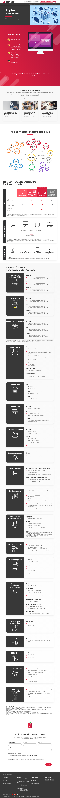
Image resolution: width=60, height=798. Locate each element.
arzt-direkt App (6, 779)
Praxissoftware (31, 4)
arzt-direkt (5, 780)
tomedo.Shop (33, 782)
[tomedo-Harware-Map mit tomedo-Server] (30, 172)
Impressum (34, 796)
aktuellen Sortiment (40, 277)
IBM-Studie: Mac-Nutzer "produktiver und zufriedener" (29, 113)
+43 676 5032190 (28, 1)
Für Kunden (53, 4)
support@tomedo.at (24, 790)
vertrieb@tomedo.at (24, 786)
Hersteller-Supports (38, 278)
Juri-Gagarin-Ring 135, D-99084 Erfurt (23, 782)
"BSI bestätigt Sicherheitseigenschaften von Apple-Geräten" (11, 113)
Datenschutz (28, 796)
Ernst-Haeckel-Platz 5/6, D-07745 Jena (22, 779)
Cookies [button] (38, 796)
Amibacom (30, 493)
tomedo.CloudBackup (7, 783)
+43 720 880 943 (23, 789)
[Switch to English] (17, 794)
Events (39, 4)
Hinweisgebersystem (35, 783)
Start (23, 4)
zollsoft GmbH (33, 779)
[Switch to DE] (12, 794)
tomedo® (4, 774)
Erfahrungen (35, 490)
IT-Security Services (6, 782)
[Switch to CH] (15, 794)
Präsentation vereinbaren (47, 1)
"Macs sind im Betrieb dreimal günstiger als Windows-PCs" (47, 113)
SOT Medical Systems (32, 697)
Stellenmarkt (33, 780)
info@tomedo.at (23, 784)
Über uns (45, 4)
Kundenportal (22, 788)
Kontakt (36, 1)
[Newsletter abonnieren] (55, 2)
